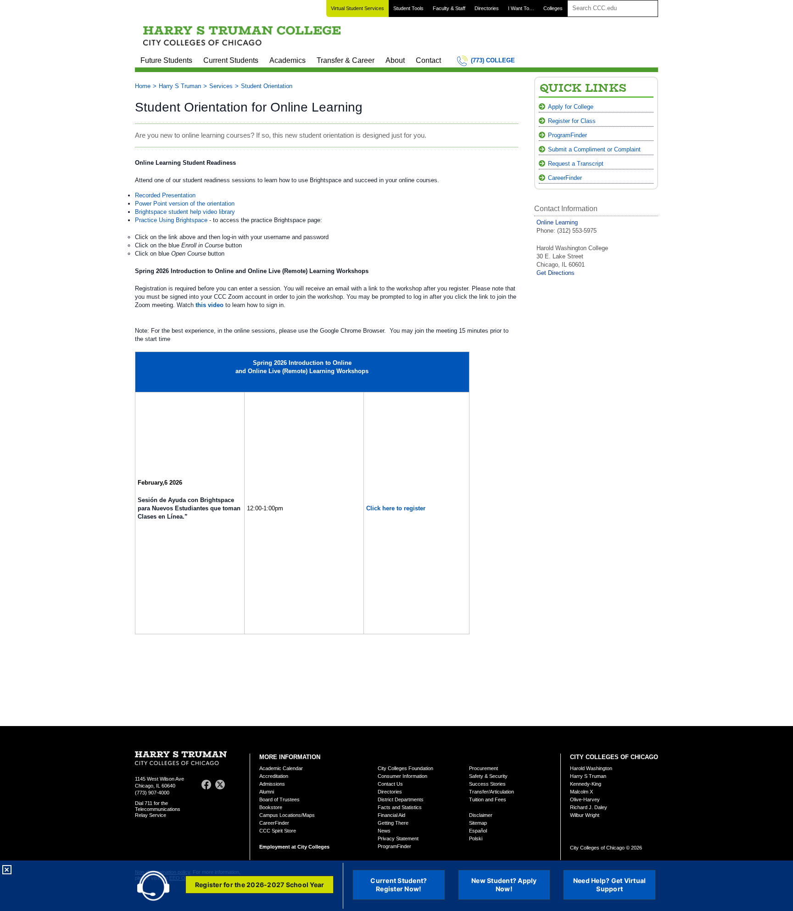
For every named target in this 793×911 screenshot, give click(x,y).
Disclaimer (480, 815)
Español (478, 830)
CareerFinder (565, 177)
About (395, 60)
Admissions (272, 784)
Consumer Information (402, 776)
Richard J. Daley (588, 807)
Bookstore (270, 807)
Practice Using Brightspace (171, 220)
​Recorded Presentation (165, 195)
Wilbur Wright (584, 815)
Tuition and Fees (487, 799)
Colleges (553, 8)
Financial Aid (391, 815)
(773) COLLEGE (493, 60)
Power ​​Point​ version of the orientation (185, 203)
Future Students (166, 60)
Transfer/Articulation (491, 791)
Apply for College (570, 106)
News (384, 830)
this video (209, 305)
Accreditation (273, 776)
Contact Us (390, 784)
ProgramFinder (567, 135)
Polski (475, 838)
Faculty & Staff (449, 8)
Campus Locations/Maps (287, 815)
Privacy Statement (398, 838)
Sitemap (478, 823)
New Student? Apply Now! (504, 885)
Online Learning (557, 222)
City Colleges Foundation (405, 768)
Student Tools (408, 8)
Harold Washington (591, 768)
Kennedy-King (585, 784)
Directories (487, 8)
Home (143, 86)
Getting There (393, 823)
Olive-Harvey (585, 799)
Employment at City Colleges (294, 847)
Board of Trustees (279, 799)
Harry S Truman (180, 86)
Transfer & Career (345, 60)
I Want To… (521, 8)
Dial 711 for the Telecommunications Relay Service (157, 809)
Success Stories (487, 784)
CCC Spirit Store (277, 830)
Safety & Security (488, 776)
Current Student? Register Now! (398, 885)
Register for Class (572, 120)
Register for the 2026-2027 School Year (259, 885)
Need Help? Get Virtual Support (609, 885)
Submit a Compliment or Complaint (594, 149)
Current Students (230, 60)
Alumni (266, 791)
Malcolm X (581, 791)
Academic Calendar (281, 768)
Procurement (483, 768)
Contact (428, 60)
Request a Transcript (575, 163)
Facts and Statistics (400, 807)
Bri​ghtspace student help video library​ (185, 211)
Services (221, 86)
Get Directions (555, 272)
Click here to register (395, 508)
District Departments (401, 799)
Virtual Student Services (357, 8)
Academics (287, 60)
